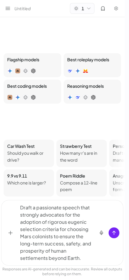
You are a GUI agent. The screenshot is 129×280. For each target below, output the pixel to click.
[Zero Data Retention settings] (103, 8)
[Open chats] (7, 8)
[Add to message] (10, 232)
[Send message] (114, 232)
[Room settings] (116, 8)
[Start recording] (101, 233)
